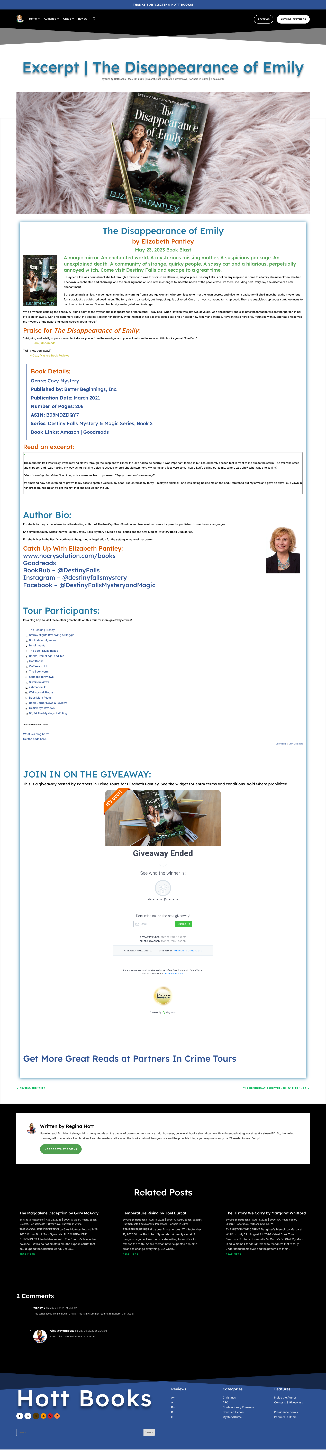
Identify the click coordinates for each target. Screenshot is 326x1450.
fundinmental (37, 645)
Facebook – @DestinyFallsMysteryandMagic (89, 585)
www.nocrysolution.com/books (69, 555)
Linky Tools (281, 744)
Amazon (69, 432)
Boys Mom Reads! (40, 697)
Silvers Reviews (39, 682)
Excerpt (150, 78)
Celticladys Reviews (42, 708)
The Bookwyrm (39, 671)
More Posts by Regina (60, 1149)
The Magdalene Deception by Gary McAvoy (59, 1213)
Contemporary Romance (238, 1407)
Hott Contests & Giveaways (171, 78)
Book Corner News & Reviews (48, 703)
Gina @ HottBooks (115, 78)
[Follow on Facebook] (19, 1416)
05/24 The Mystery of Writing (48, 713)
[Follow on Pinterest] (50, 1416)
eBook (93, 1219)
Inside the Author (285, 1397)
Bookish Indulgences (42, 640)
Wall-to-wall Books (41, 692)
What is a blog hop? (36, 734)
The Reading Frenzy (42, 630)
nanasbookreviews (41, 676)
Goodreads (96, 432)
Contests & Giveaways (288, 1402)
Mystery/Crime (232, 1417)
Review (82, 18)
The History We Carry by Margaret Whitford (266, 1213)
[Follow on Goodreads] (36, 1416)
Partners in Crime (198, 78)
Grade (67, 18)
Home (33, 18)
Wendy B (39, 1307)
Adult (77, 1219)
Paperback (161, 1223)
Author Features (293, 19)
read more (27, 1254)
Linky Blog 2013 (296, 744)
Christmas (229, 1397)
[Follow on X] (27, 1416)
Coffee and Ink (38, 666)
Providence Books (286, 1412)
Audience (50, 18)
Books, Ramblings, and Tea (46, 656)
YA (272, 1223)
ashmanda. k (37, 687)
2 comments (217, 78)
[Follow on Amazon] (43, 1416)
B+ (173, 1407)
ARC (225, 1402)
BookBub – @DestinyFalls (61, 570)
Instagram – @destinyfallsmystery (75, 577)
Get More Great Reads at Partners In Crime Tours (129, 1058)
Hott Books (36, 661)
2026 (67, 1219)
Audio (85, 1219)
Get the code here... (35, 739)
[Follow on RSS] (57, 1416)
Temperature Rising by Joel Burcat (154, 1213)
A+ (278, 1219)
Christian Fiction (233, 1412)
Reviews (264, 19)
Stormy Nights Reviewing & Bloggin (51, 635)
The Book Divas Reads (43, 650)
